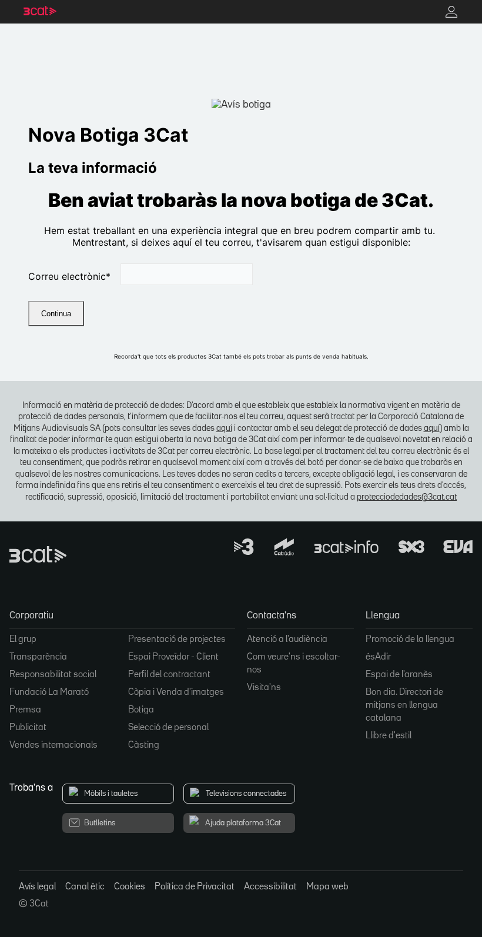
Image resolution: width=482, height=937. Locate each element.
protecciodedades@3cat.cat (407, 497)
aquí (224, 428)
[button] (122, 619)
